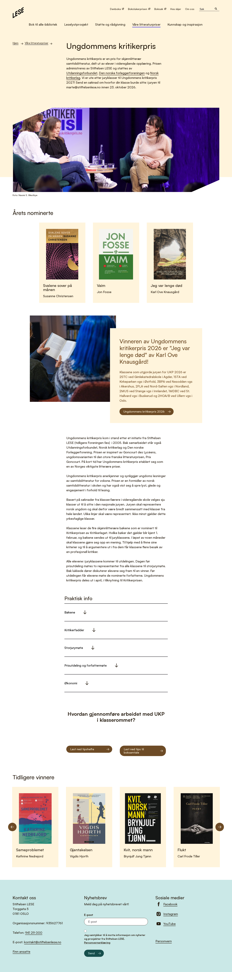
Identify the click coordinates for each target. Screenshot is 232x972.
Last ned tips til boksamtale (134, 750)
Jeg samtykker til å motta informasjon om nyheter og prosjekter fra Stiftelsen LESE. (114, 938)
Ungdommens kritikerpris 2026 (143, 411)
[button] (190, 9)
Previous (12, 827)
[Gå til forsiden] (18, 12)
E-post (88, 915)
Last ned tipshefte (82, 749)
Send (91, 953)
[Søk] (216, 9)
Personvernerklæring (97, 942)
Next (219, 827)
